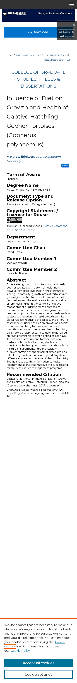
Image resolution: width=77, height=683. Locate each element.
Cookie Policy (20, 650)
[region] (38, 650)
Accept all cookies (38, 663)
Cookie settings (38, 674)
